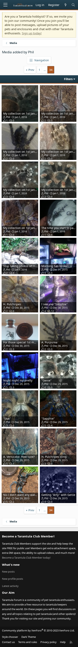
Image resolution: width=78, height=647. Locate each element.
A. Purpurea (49, 342)
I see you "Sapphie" (54, 304)
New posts (8, 571)
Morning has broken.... (56, 266)
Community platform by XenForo (38, 630)
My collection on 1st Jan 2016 (22, 228)
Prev (31, 70)
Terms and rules (27, 642)
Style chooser (10, 637)
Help (63, 642)
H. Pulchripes (12, 304)
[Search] (73, 4)
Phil (8, 117)
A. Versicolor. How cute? (19, 457)
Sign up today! (32, 33)
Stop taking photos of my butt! (23, 266)
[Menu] (5, 5)
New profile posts (12, 579)
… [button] (45, 70)
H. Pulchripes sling (54, 457)
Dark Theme (28, 637)
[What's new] (65, 4)
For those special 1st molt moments (27, 342)
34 (50, 70)
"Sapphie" (48, 418)
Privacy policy (48, 642)
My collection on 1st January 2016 (25, 113)
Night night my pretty (17, 380)
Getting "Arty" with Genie (58, 495)
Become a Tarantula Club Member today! (26, 557)
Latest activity (10, 586)
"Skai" (7, 418)
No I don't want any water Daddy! (25, 495)
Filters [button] (68, 79)
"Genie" (46, 380)
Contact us (8, 642)
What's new (11, 565)
